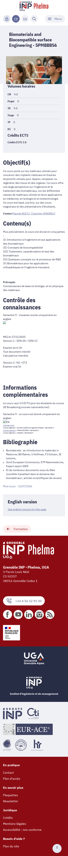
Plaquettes (10, 795)
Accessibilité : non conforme (22, 830)
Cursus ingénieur (9, 430)
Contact (8, 772)
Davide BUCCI (21, 213)
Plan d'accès (11, 778)
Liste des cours (8, 425)
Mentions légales (14, 824)
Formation (21, 529)
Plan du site (11, 846)
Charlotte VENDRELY (43, 213)
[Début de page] (59, 848)
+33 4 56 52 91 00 (28, 601)
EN (25, 19)
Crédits (8, 818)
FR (16, 19)
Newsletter (10, 801)
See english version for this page (27, 509)
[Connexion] (7, 19)
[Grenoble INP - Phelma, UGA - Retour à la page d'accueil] (34, 7)
